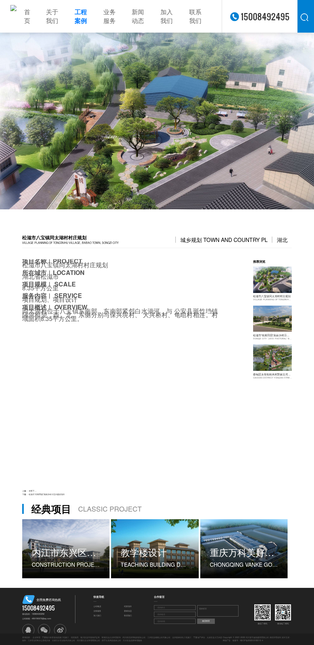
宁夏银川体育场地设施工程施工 (55, 637)
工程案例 (81, 16)
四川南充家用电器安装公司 (134, 637)
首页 (27, 16)
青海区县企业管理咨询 (111, 637)
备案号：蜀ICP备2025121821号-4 (247, 640)
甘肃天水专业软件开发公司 (63, 640)
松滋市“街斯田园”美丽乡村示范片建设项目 (47, 494)
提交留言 (206, 620)
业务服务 (109, 16)
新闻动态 (138, 16)
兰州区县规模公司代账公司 (158, 637)
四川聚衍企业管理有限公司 (88, 640)
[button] (23, 121)
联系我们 (195, 16)
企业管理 (36, 637)
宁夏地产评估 (199, 637)
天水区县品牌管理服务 (132, 640)
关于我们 (52, 16)
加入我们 (166, 16)
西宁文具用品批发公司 (111, 640)
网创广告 (227, 640)
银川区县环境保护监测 (90, 637)
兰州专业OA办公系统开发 (39, 640)
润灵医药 (74, 637)
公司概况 (97, 606)
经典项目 (128, 606)
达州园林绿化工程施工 (181, 637)
